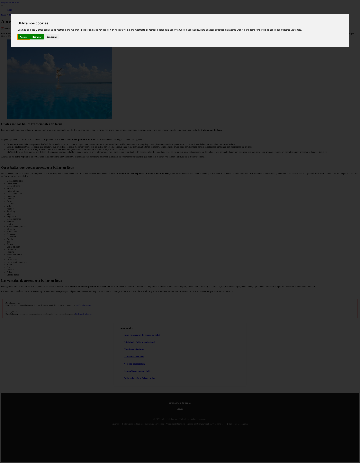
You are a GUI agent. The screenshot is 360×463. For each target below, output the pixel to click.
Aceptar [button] (23, 37)
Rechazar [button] (36, 37)
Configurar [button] (52, 37)
